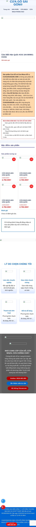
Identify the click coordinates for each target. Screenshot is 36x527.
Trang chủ (6, 9)
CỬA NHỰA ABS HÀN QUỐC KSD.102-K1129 (8, 202)
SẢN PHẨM (15, 9)
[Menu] (2, 3)
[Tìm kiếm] (34, 3)
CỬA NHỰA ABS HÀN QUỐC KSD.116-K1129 (8, 175)
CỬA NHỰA (24, 9)
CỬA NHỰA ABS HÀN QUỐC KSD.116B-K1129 (25, 175)
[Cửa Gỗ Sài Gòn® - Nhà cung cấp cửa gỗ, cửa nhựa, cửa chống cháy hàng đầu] (18, 3)
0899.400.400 (11, 524)
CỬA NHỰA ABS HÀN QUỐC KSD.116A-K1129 (25, 202)
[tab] (18, 145)
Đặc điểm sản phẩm (10, 145)
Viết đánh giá (5, 60)
